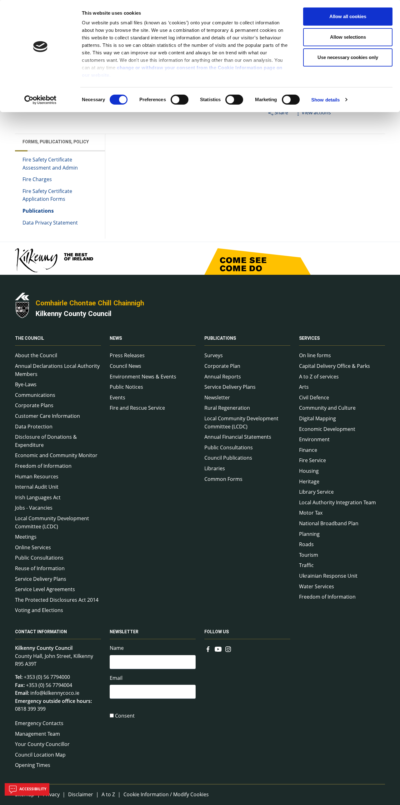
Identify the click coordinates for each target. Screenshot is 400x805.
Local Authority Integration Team (337, 502)
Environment (314, 439)
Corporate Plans (34, 405)
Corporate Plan (222, 366)
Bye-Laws (26, 384)
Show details (325, 99)
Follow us (216, 631)
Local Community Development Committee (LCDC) (52, 522)
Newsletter (217, 397)
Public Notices (126, 386)
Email (116, 677)
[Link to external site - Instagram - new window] (228, 648)
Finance (308, 450)
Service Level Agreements (45, 589)
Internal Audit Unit (36, 486)
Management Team (37, 733)
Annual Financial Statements (237, 436)
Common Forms (223, 479)
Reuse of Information (40, 568)
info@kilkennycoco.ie (54, 692)
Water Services (316, 586)
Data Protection (33, 426)
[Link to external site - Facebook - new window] (208, 648)
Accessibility (32, 789)
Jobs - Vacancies (33, 507)
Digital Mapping (317, 418)
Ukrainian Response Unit (328, 575)
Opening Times (32, 765)
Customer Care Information (47, 415)
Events (117, 397)
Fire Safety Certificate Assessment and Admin (50, 163)
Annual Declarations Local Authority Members (57, 370)
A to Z (108, 794)
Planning (309, 534)
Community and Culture (327, 407)
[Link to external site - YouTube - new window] (218, 648)
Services (309, 338)
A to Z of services (319, 376)
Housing (309, 470)
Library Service (316, 491)
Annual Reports (222, 376)
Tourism (308, 554)
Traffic (306, 565)
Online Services (33, 547)
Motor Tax (310, 512)
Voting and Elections (39, 610)
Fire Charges (37, 179)
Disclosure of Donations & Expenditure (46, 440)
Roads (306, 544)
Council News (125, 366)
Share (281, 112)
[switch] (179, 100)
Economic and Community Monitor (56, 455)
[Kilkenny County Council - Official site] (22, 305)
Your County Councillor (42, 744)
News (116, 338)
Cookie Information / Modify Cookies (166, 794)
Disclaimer (80, 794)
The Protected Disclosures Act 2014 (56, 599)
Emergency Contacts (39, 723)
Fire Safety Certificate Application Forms (47, 195)
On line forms (315, 355)
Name (117, 647)
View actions (316, 112)
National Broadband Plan (328, 523)
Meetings (26, 536)
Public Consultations (39, 557)
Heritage (309, 481)
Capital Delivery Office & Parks (334, 366)
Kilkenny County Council (74, 313)
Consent (125, 715)
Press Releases (127, 355)
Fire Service (312, 460)
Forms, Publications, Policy (55, 141)
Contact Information (41, 631)
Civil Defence (314, 397)
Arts (304, 386)
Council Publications (228, 457)
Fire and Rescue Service (137, 407)
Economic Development (327, 429)
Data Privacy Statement (50, 222)
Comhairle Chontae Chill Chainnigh (90, 303)
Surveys (213, 355)
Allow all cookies (347, 16)
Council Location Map (40, 754)
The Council (29, 338)
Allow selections (348, 37)
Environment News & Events (143, 376)
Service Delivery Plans (40, 578)
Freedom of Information (43, 465)
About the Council (36, 355)
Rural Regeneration (227, 407)
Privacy (51, 794)
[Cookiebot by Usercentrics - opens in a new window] (40, 100)
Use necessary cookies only (348, 57)
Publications (38, 210)
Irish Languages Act (38, 497)
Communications (35, 395)
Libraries (214, 468)
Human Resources (36, 476)
